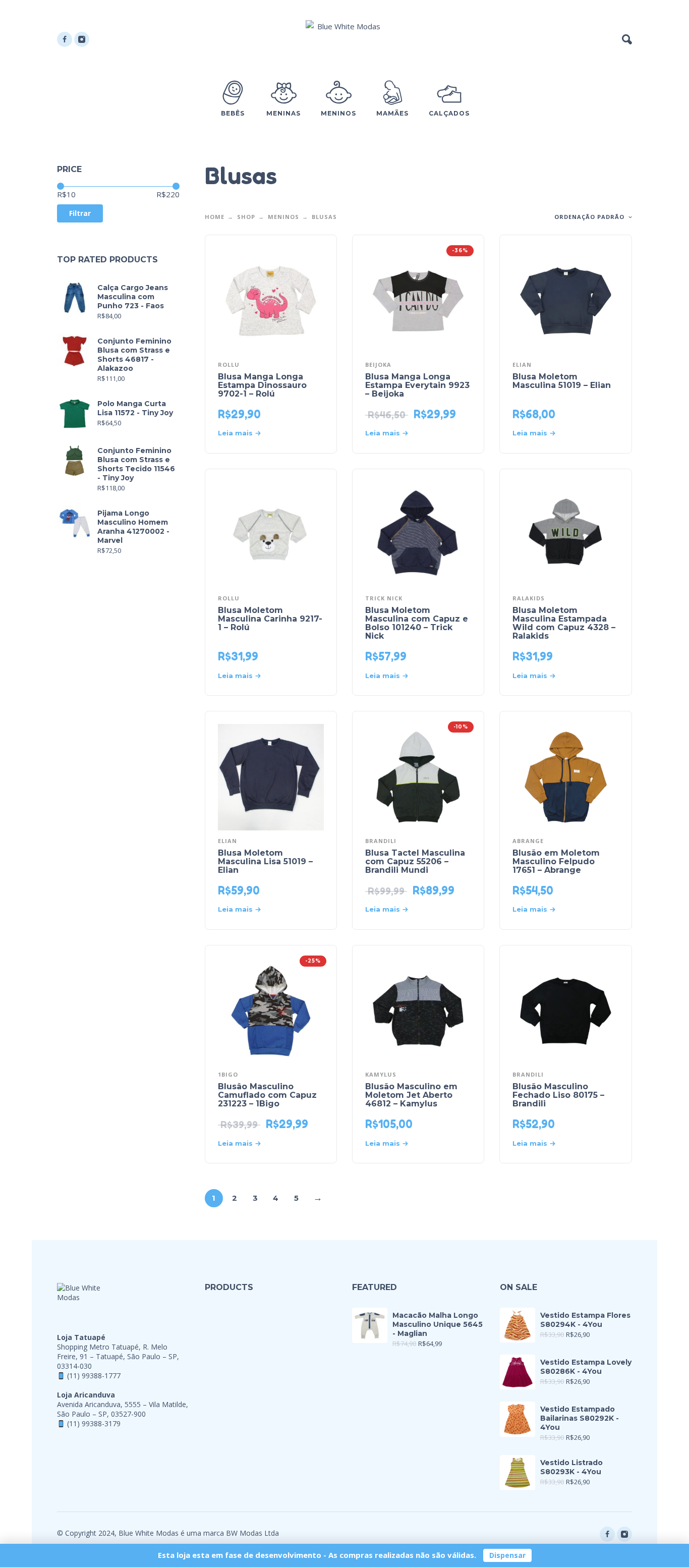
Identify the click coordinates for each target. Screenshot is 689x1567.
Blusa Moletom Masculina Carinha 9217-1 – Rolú (270, 618)
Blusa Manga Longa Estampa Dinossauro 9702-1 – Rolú (262, 385)
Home (214, 216)
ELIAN (522, 364)
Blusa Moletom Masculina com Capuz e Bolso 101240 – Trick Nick (416, 623)
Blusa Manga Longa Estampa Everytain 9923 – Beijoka (417, 385)
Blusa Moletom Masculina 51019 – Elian (561, 381)
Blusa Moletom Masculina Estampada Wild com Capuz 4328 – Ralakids (563, 623)
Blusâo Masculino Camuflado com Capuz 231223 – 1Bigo (267, 1095)
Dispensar (507, 1555)
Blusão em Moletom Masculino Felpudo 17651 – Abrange (556, 861)
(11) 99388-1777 (94, 1375)
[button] (627, 39)
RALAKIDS (528, 598)
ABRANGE (528, 841)
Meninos (283, 216)
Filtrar (80, 213)
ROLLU (229, 364)
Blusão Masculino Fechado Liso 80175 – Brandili (558, 1095)
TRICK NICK (384, 598)
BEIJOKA (378, 364)
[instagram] (81, 39)
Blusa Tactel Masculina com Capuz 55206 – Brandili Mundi (415, 861)
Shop (246, 216)
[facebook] (64, 39)
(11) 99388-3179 (94, 1423)
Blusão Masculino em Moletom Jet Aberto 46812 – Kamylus (411, 1095)
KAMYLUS (380, 1074)
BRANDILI (380, 841)
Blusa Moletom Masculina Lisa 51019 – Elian (265, 861)
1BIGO (228, 1074)
